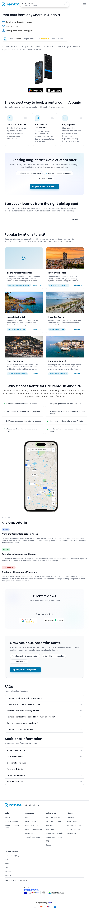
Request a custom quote (44, 187)
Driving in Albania (31, 825)
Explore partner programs (25, 669)
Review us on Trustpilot (55, 833)
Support (49, 845)
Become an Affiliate (53, 821)
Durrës (7, 864)
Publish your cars (73, 829)
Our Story (70, 817)
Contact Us (71, 833)
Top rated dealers (11, 821)
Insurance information (33, 829)
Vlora (6, 868)
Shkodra (8, 875)
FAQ (47, 841)
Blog (27, 817)
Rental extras (30, 833)
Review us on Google (54, 837)
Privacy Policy (72, 821)
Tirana (7, 860)
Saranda (8, 871)
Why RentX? (50, 825)
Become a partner (53, 817)
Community (50, 829)
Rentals (7, 817)
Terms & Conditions (74, 825)
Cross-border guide (32, 837)
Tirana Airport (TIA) (12, 856)
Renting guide (30, 821)
